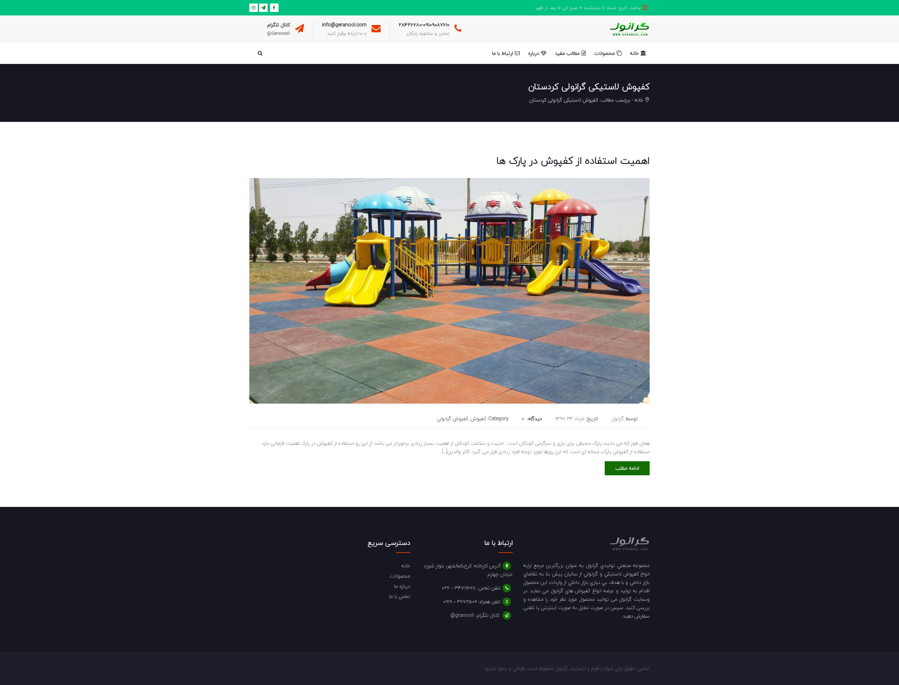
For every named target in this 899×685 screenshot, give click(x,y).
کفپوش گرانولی (452, 418)
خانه (639, 100)
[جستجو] (260, 53)
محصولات (399, 576)
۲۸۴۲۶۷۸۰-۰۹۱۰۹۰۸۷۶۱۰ (424, 24)
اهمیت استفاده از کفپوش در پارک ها (573, 160)
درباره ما (402, 586)
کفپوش (478, 418)
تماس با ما (399, 596)
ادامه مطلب (627, 468)
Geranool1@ (278, 33)
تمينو (490, 668)
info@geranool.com (344, 24)
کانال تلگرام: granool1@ (475, 615)
